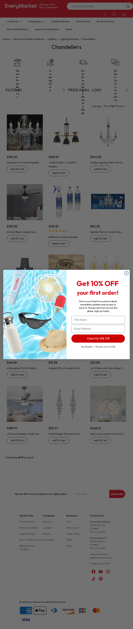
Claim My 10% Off (98, 338)
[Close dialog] (126, 273)
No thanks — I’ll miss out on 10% (98, 346)
